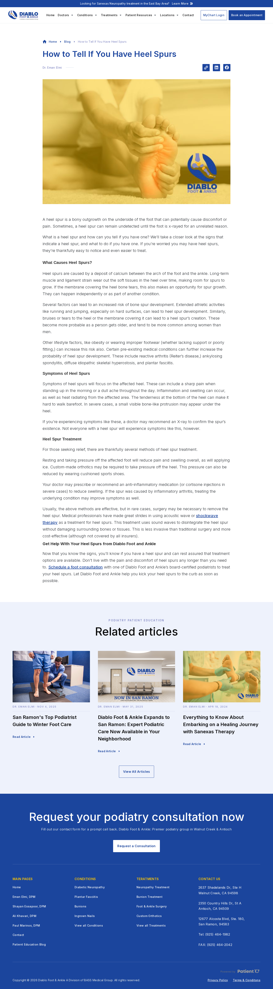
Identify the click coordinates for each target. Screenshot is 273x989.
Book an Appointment (246, 15)
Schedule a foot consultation (75, 567)
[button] (66, 15)
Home (50, 15)
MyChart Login (213, 15)
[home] (24, 15)
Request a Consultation (136, 846)
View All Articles (136, 772)
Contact (188, 15)
